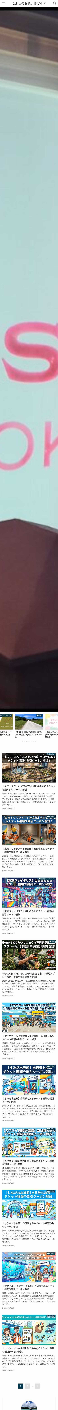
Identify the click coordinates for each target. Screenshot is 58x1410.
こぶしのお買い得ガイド (29, 3)
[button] (22, 741)
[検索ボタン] (54, 3)
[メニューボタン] (3, 3)
